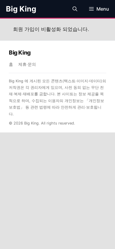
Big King (21, 8)
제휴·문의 (27, 64)
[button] (75, 9)
